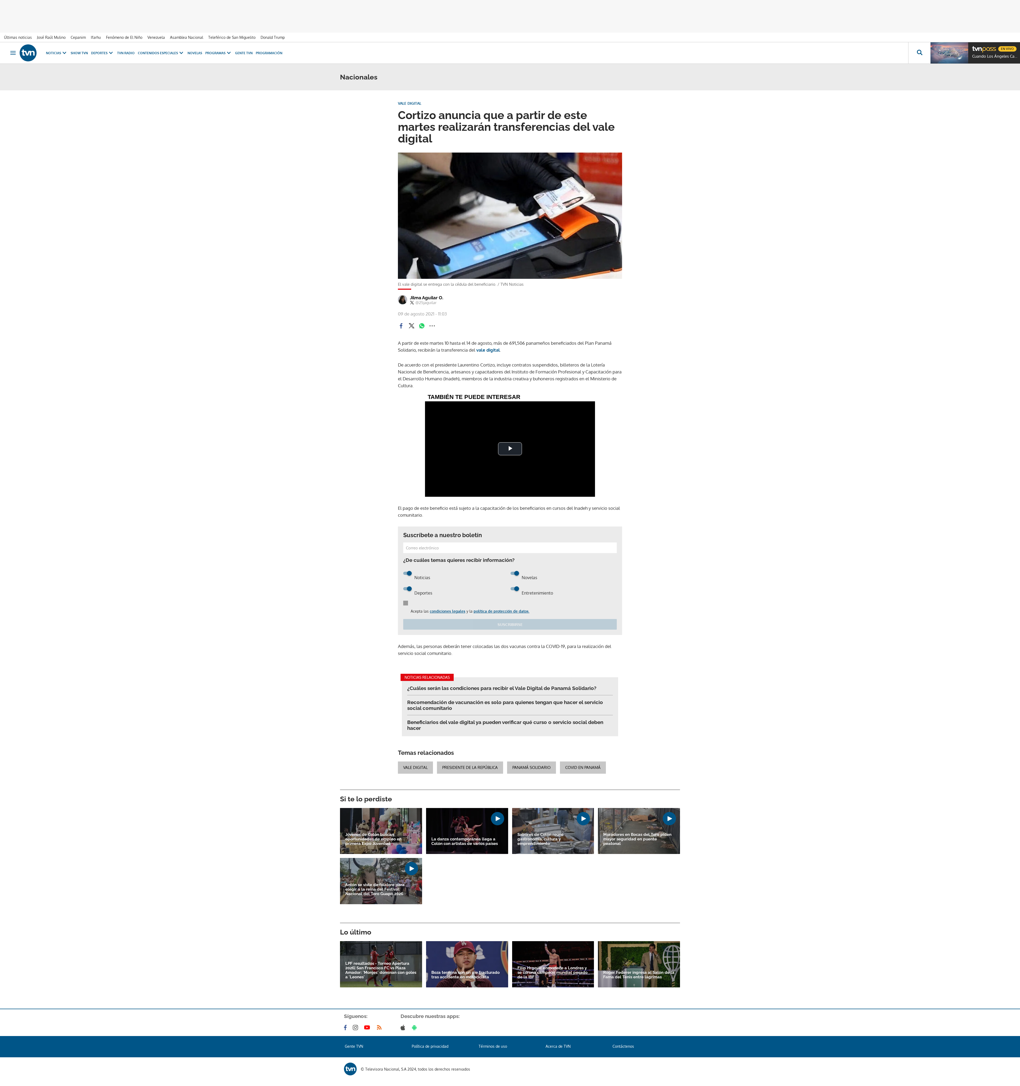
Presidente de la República (470, 767)
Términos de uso (493, 1046)
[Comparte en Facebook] (401, 326)
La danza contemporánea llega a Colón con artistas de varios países (464, 841)
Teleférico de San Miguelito (232, 37)
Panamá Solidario (531, 767)
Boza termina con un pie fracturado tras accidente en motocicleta (465, 974)
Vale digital (415, 767)
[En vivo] (976, 46)
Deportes (99, 53)
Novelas (195, 53)
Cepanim (78, 37)
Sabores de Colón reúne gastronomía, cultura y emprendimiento (540, 839)
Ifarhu (96, 37)
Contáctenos (623, 1046)
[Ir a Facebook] (346, 1027)
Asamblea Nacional (186, 37)
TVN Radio (126, 53)
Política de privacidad (430, 1046)
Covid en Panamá (583, 767)
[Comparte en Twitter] (411, 326)
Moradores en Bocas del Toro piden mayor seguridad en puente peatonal (637, 839)
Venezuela (156, 37)
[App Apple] (404, 1027)
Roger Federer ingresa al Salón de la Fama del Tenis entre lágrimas (638, 974)
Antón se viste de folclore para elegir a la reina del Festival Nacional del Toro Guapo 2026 (375, 889)
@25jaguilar (425, 302)
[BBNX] (350, 1069)
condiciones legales (447, 611)
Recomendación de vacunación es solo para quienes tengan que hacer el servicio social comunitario (505, 705)
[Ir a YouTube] (368, 1027)
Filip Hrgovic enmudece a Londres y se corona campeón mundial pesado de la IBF (552, 972)
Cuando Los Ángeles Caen (994, 56)
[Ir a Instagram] (356, 1027)
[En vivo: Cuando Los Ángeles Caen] (949, 53)
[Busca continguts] (919, 53)
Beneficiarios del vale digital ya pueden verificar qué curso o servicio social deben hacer (505, 725)
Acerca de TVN (558, 1046)
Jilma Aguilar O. (426, 297)
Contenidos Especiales (158, 53)
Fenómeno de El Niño (124, 37)
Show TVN (79, 53)
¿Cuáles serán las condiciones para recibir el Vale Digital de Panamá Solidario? (501, 688)
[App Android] (415, 1027)
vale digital (488, 350)
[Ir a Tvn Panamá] (28, 52)
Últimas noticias (18, 37)
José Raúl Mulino (51, 37)
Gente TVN (244, 53)
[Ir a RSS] (380, 1027)
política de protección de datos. (501, 611)
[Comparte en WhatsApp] (421, 326)
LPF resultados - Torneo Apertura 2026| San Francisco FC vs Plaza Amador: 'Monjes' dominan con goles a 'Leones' (380, 970)
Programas (215, 53)
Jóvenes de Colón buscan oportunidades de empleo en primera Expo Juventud (373, 839)
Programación (269, 53)
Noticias (53, 53)
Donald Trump (273, 37)
